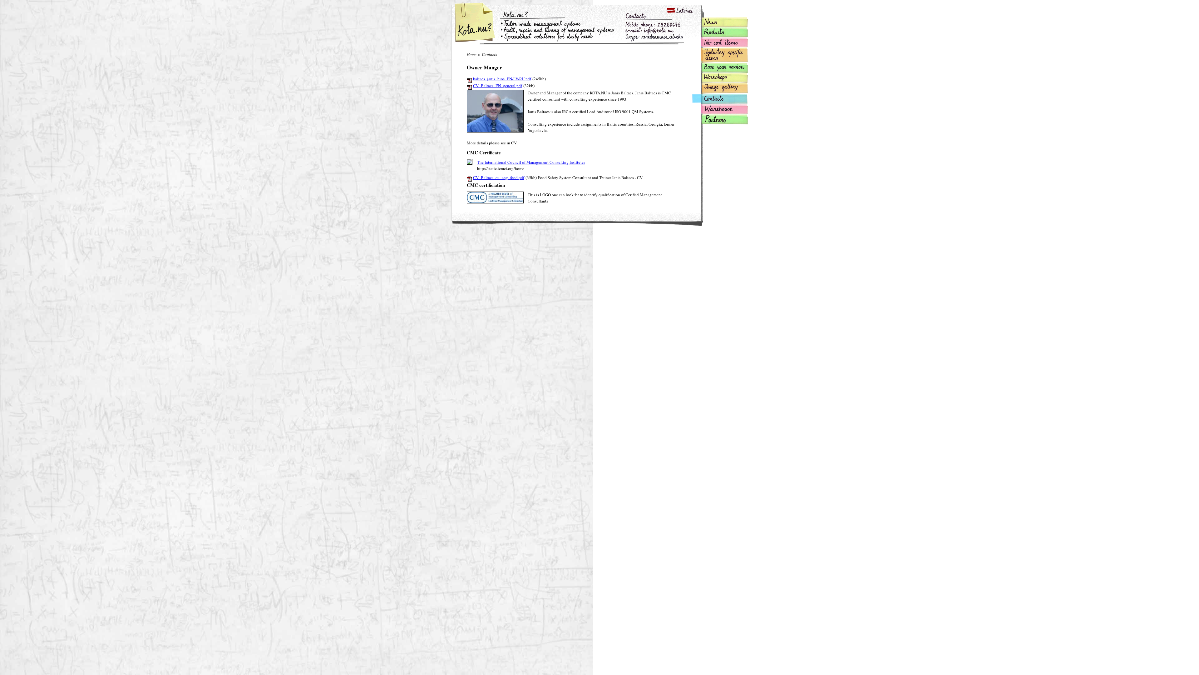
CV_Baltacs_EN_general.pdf (497, 85)
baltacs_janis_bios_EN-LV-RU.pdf (502, 79)
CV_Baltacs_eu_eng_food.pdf (498, 177)
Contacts (489, 54)
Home (471, 54)
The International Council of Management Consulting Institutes (531, 162)
